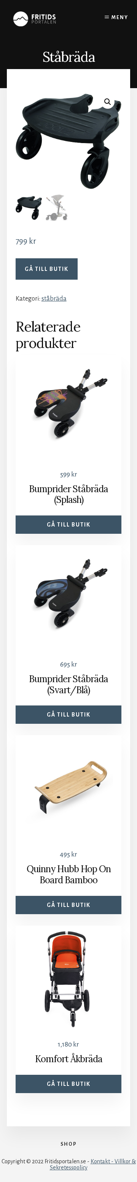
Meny (120, 17)
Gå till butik (46, 269)
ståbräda (54, 298)
